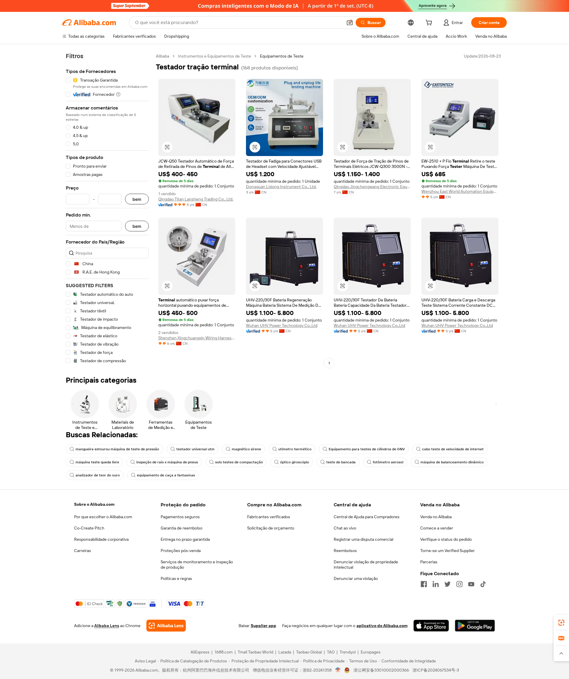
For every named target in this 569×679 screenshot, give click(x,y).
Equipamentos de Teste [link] (281, 56)
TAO (331, 652)
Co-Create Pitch (89, 528)
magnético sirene (246, 449)
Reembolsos (345, 550)
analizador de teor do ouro (98, 475)
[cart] (430, 23)
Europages (371, 652)
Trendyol (348, 652)
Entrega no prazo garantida (185, 539)
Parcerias (428, 561)
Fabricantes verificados (268, 516)
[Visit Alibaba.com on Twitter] (447, 584)
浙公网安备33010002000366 (381, 670)
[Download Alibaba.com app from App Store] (431, 626)
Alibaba (162, 56)
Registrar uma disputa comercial (363, 539)
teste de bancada (341, 462)
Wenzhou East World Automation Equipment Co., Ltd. (459, 191)
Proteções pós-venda (181, 550)
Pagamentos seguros (180, 516)
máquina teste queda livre (97, 462)
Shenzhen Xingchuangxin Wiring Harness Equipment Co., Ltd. (196, 337)
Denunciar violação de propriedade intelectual (366, 564)
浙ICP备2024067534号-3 (436, 670)
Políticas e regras (176, 578)
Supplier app (263, 625)
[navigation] (107, 210)
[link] (561, 622)
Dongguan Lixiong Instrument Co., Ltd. (281, 186)
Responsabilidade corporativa (101, 539)
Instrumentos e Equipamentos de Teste (214, 56)
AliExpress (200, 652)
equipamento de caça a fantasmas (166, 475)
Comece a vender (436, 528)
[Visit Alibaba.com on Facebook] (423, 584)
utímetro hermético (294, 449)
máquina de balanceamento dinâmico (452, 462)
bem (136, 199)
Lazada (284, 652)
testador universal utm (195, 449)
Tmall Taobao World (255, 652)
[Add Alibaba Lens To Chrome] (166, 626)
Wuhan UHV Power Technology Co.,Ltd (281, 325)
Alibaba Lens (106, 625)
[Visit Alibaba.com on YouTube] (471, 584)
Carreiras (82, 550)
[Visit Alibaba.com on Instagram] (459, 584)
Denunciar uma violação (356, 578)
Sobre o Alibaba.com (94, 504)
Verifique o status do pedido (446, 539)
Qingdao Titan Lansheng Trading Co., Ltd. (195, 199)
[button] (349, 22)
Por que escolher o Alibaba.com (103, 516)
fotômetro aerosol (388, 462)
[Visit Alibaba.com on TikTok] (483, 584)
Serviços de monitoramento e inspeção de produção (197, 564)
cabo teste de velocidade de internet (453, 449)
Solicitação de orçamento (270, 528)
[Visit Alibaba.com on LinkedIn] (435, 584)
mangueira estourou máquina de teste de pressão (117, 449)
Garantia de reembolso (181, 528)
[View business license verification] (338, 670)
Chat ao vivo (345, 528)
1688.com (224, 652)
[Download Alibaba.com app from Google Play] (475, 626)
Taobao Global (309, 652)
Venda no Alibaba (436, 516)
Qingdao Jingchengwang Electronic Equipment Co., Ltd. (372, 186)
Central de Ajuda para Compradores (366, 516)
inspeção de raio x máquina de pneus (167, 462)
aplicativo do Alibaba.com (382, 625)
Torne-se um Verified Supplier (447, 550)
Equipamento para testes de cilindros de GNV (367, 449)
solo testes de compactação (239, 462)
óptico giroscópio (294, 462)
